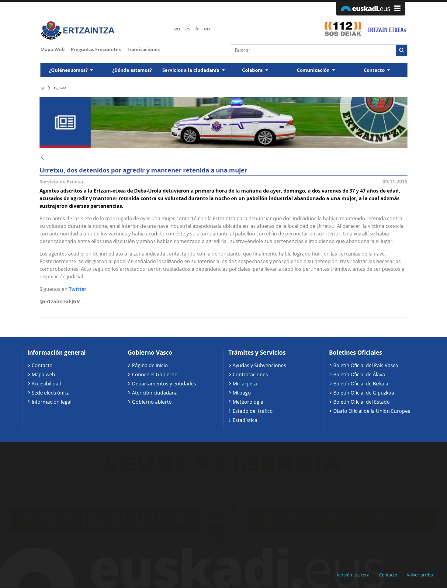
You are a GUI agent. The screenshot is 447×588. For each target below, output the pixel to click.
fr (197, 28)
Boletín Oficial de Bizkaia (360, 383)
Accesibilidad (46, 383)
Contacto (42, 365)
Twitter (77, 289)
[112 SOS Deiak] (343, 28)
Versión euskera (353, 575)
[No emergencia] (386, 28)
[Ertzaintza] (42, 88)
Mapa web (43, 374)
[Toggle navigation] (403, 61)
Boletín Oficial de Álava (359, 374)
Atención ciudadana (155, 392)
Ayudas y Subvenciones (259, 365)
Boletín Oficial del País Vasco (365, 365)
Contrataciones (250, 374)
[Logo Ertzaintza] (103, 30)
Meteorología (248, 401)
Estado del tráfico (253, 411)
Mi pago (242, 392)
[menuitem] (55, 48)
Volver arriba (420, 575)
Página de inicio (150, 365)
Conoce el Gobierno (155, 374)
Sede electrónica (51, 392)
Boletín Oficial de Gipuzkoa (363, 392)
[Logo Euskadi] (370, 8)
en (207, 28)
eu (177, 28)
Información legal (51, 401)
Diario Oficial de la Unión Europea (372, 411)
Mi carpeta (245, 383)
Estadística (245, 420)
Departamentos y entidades (164, 383)
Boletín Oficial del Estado (361, 401)
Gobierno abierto (152, 401)
